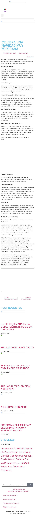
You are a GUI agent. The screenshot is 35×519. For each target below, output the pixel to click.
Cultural (20, 459)
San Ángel (13, 466)
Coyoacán (26, 455)
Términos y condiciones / (11, 503)
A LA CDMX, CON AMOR (14, 407)
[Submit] (30, 485)
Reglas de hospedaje (9, 507)
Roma (4, 466)
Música (18, 463)
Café (21, 448)
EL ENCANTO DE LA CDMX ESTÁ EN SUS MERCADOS (15, 367)
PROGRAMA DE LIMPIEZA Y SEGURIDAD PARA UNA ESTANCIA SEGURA (16, 428)
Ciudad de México (20, 452)
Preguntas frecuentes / (10, 495)
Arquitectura (7, 448)
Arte (16, 448)
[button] (2, 15)
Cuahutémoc (8, 459)
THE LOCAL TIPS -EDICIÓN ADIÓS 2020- (15, 387)
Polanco (24, 462)
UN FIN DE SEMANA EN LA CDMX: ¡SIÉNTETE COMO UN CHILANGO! (16, 327)
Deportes (11, 463)
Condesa (15, 455)
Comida (5, 455)
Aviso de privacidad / (9, 499)
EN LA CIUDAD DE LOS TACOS (17, 347)
